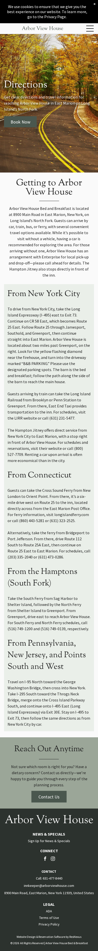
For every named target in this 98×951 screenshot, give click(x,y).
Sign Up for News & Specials (49, 841)
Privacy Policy (49, 924)
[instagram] (53, 859)
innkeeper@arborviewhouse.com (49, 885)
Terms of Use (49, 917)
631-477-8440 (52, 878)
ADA (49, 911)
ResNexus (75, 937)
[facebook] (45, 859)
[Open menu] (90, 28)
